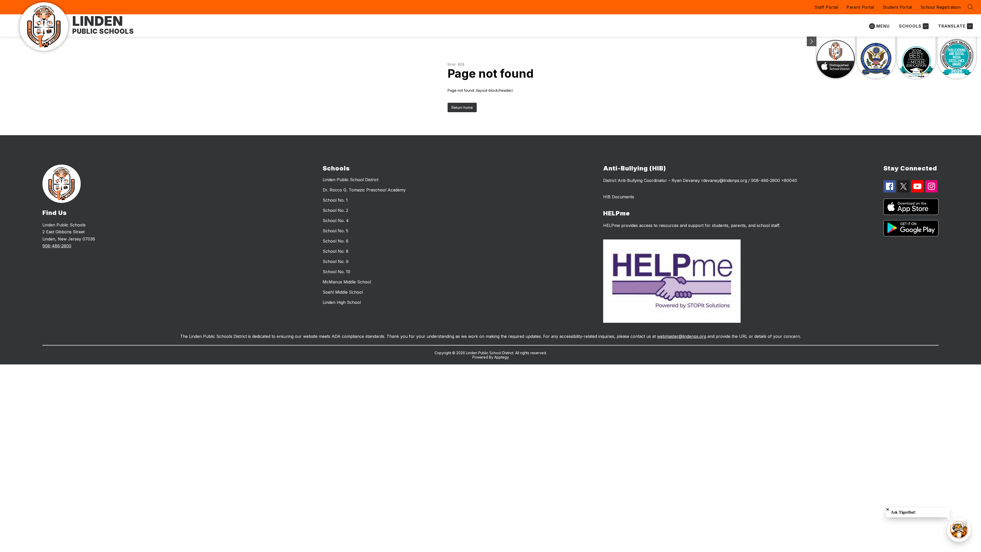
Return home (462, 107)
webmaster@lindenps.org (681, 336)
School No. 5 (335, 230)
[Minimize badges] (811, 41)
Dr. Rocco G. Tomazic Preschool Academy (364, 189)
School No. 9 (335, 261)
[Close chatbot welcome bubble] (887, 509)
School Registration (940, 7)
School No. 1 (335, 200)
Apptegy (501, 357)
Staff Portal (826, 7)
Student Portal (897, 7)
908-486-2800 (56, 245)
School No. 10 (336, 271)
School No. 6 (335, 241)
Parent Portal (860, 7)
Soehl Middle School (343, 292)
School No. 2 (335, 210)
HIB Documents (618, 196)
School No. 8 (335, 251)
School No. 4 (336, 220)
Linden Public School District (350, 179)
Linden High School (342, 302)
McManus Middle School (347, 281)
